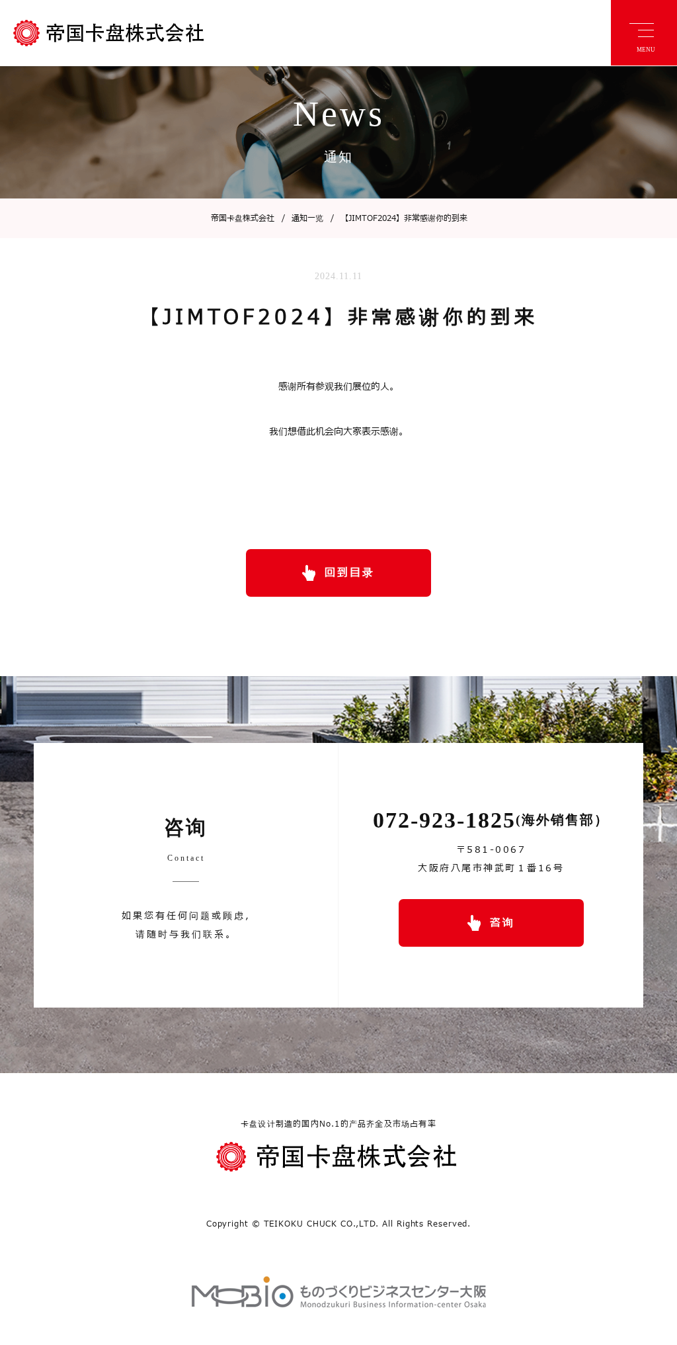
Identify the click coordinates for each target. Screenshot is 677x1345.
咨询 (502, 923)
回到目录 (350, 573)
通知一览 (302, 218)
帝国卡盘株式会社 (242, 218)
